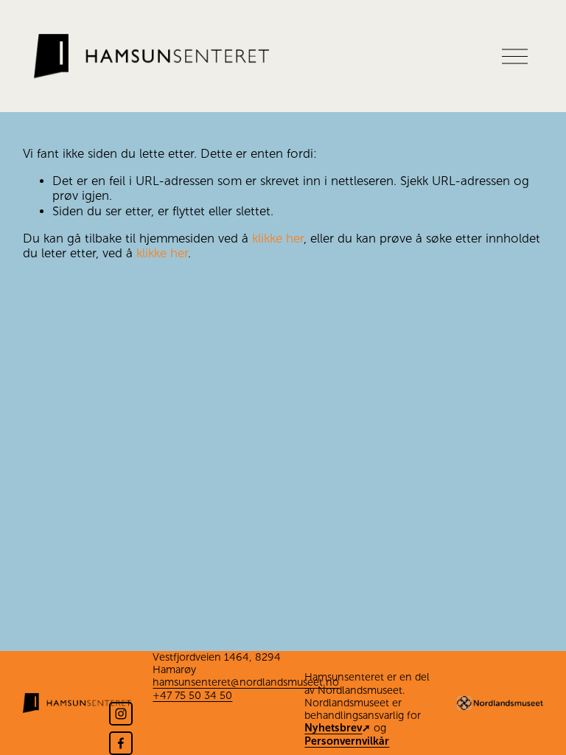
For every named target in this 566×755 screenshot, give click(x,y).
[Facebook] (121, 743)
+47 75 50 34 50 (192, 695)
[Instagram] (121, 714)
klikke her (278, 239)
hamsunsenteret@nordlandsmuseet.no (246, 682)
